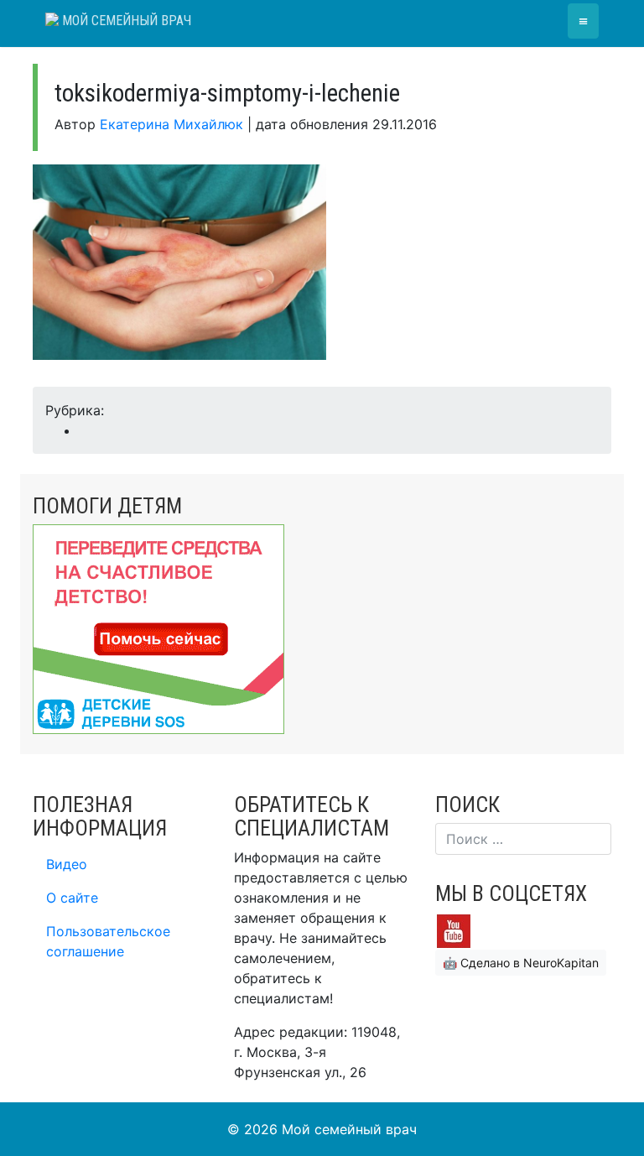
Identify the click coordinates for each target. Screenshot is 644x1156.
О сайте (72, 897)
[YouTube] (453, 929)
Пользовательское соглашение (108, 941)
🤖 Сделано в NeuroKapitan (521, 963)
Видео (66, 864)
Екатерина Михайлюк (171, 124)
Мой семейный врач (125, 21)
